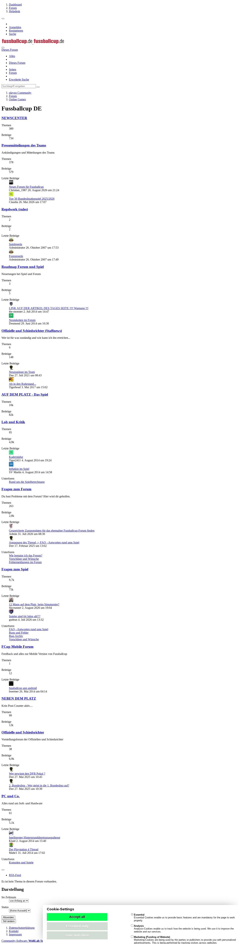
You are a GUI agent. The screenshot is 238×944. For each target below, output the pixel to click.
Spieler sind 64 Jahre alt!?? (24, 616)
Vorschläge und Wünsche (24, 558)
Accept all (77, 917)
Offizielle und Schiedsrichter (22, 732)
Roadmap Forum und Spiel (22, 267)
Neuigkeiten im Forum (22, 320)
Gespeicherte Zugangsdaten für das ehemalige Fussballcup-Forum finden (51, 530)
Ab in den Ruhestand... (22, 383)
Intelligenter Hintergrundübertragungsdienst (34, 837)
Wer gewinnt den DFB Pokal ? (27, 773)
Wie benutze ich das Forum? (25, 555)
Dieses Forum (17, 62)
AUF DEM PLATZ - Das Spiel (24, 394)
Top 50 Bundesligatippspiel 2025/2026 (31, 198)
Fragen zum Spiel (14, 569)
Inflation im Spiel (19, 468)
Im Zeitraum (8, 897)
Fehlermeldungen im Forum (25, 562)
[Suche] (2, 47)
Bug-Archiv (16, 636)
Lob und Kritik (13, 422)
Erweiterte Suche (19, 79)
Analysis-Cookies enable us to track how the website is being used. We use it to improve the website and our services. (184, 928)
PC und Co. (10, 796)
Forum (13, 72)
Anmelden (15, 27)
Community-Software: (25, 940)
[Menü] (2, 18)
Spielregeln (15, 244)
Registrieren (16, 30)
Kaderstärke (16, 457)
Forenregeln (16, 256)
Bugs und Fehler (18, 632)
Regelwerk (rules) (14, 209)
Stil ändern (9, 921)
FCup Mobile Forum (17, 647)
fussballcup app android (23, 688)
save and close (77, 935)
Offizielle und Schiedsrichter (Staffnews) (31, 331)
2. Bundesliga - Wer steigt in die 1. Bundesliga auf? (39, 785)
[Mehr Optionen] (2, 869)
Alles (12, 56)
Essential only (77, 926)
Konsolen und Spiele (21, 862)
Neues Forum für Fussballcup (26, 186)
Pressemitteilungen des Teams (23, 145)
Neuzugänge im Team (22, 372)
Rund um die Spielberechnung (27, 481)
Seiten (12, 69)
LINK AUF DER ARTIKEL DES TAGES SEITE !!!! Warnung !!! (48, 308)
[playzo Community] (32, 43)
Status (5, 907)
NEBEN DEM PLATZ (18, 698)
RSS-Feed (15, 875)
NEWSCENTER (14, 118)
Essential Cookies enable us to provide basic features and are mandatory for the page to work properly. (184, 917)
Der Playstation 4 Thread (23, 849)
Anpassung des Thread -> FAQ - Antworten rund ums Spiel (44, 542)
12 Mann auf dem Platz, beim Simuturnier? (34, 604)
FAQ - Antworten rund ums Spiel (28, 629)
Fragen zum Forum (16, 489)
